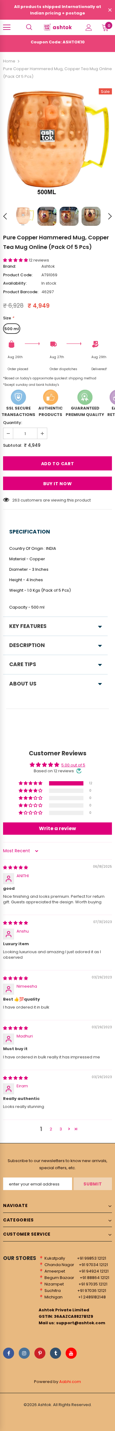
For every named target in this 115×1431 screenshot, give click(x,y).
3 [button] (60, 1129)
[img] (15, 867)
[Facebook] (8, 1353)
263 (16, 500)
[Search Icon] (29, 27)
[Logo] (57, 27)
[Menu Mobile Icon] (6, 27)
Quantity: (12, 423)
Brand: (9, 266)
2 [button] (51, 1129)
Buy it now (57, 484)
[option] (57, 143)
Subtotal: (12, 445)
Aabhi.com (70, 1382)
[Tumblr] (55, 1353)
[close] (110, 10)
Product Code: (18, 275)
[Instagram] (24, 1353)
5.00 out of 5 (73, 765)
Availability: (15, 283)
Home (9, 61)
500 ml (11, 329)
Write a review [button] (57, 828)
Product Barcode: (20, 292)
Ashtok (48, 266)
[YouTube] (71, 1353)
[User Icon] (89, 27)
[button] (16, 260)
